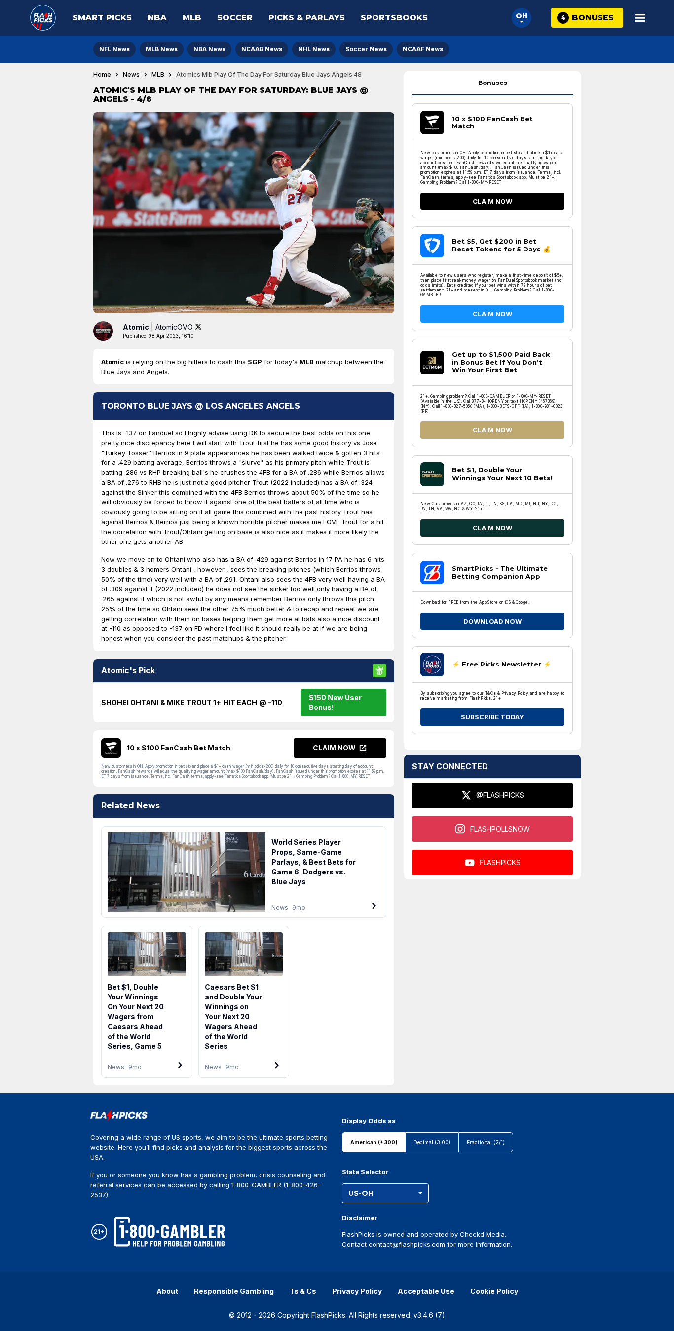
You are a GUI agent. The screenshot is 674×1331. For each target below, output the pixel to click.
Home (102, 74)
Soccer (235, 17)
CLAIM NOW (492, 201)
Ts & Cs (303, 1291)
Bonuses (492, 82)
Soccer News (366, 49)
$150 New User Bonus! (335, 702)
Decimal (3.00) (431, 1142)
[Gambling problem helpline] (169, 1231)
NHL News (314, 49)
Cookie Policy (494, 1291)
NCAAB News (261, 49)
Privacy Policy (357, 1291)
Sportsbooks (394, 17)
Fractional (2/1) (486, 1142)
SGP (255, 362)
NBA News (209, 49)
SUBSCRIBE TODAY (492, 717)
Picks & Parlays (306, 17)
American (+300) (373, 1142)
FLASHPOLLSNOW (500, 829)
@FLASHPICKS (500, 795)
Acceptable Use (426, 1291)
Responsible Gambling (234, 1291)
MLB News (162, 49)
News (131, 74)
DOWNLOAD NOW (492, 621)
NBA (157, 17)
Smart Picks (102, 17)
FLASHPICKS (500, 862)
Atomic (112, 362)
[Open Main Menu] (640, 18)
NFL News (114, 49)
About (167, 1291)
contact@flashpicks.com (407, 1244)
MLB (192, 17)
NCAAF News (423, 49)
